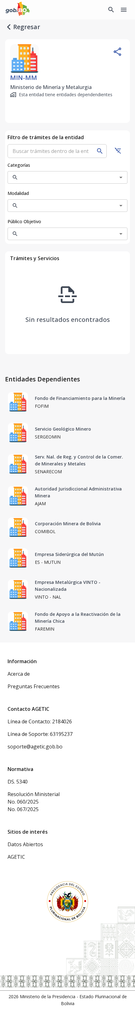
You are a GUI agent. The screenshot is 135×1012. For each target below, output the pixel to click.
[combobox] (62, 177)
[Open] (120, 177)
